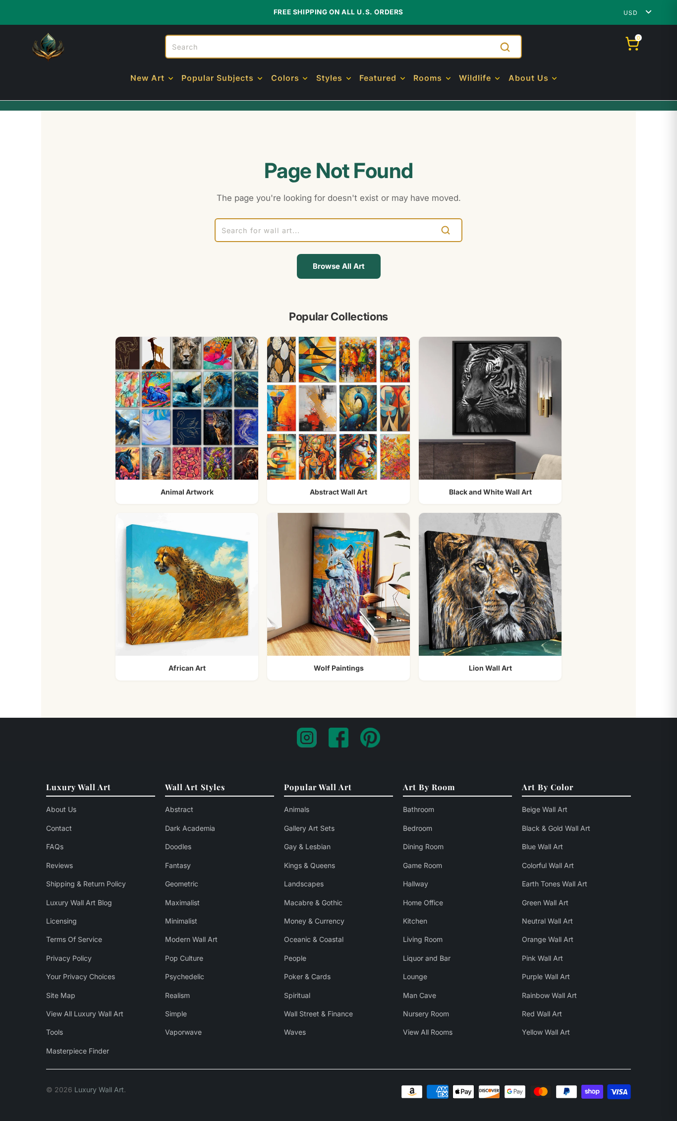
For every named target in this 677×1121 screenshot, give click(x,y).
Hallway (415, 883)
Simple (176, 1013)
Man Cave (419, 995)
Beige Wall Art (544, 809)
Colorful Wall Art (548, 865)
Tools (54, 1032)
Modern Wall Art (191, 939)
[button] (152, 79)
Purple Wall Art (546, 976)
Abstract (179, 809)
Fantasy (178, 865)
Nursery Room (426, 1013)
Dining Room (423, 846)
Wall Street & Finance (318, 1013)
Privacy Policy (69, 958)
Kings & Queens (309, 865)
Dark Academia (190, 828)
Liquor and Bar (427, 958)
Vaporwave (183, 1032)
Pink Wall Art (542, 958)
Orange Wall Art (547, 939)
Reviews (59, 865)
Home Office (423, 902)
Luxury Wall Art (99, 1089)
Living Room (423, 939)
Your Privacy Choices (80, 976)
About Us (61, 809)
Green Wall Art (545, 902)
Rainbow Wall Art (549, 995)
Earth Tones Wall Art (554, 883)
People (295, 958)
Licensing (61, 921)
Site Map (60, 995)
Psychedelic (184, 976)
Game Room (422, 865)
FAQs (54, 846)
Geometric (181, 883)
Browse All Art (339, 266)
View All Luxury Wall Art (84, 1013)
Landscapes (304, 883)
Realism (177, 995)
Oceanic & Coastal (313, 939)
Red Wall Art (542, 1013)
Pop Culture (184, 958)
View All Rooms (427, 1032)
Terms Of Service (74, 939)
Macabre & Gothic (313, 902)
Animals (296, 809)
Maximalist (182, 902)
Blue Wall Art (542, 846)
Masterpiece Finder (77, 1051)
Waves (295, 1032)
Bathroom (418, 809)
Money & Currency (314, 921)
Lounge (415, 976)
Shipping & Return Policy (86, 883)
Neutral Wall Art (547, 921)
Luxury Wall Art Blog (79, 902)
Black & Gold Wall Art (556, 828)
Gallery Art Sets (309, 828)
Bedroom (417, 828)
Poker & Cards (307, 976)
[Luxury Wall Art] (48, 47)
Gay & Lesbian (307, 846)
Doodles (178, 846)
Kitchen (415, 921)
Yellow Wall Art (546, 1032)
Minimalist (181, 921)
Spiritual (297, 995)
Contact (59, 828)
